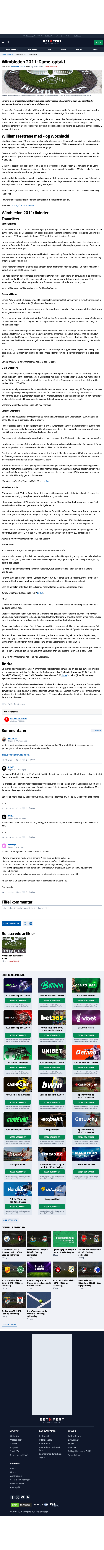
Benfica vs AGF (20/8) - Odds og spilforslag (12, 1312)
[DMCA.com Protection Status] (21, 1505)
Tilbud (41, 1457)
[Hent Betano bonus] (86, 1052)
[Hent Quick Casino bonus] (18, 985)
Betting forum (74, 1436)
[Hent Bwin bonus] (52, 1084)
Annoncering (16, 1475)
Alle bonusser (10, 1220)
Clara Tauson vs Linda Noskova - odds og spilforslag (37, 1313)
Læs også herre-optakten (22, 205)
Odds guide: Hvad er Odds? (79, 1451)
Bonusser (32, 49)
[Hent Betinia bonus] (52, 985)
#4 (3, 892)
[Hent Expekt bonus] (52, 1119)
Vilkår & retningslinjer (20, 1479)
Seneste (98, 730)
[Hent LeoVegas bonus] (18, 1154)
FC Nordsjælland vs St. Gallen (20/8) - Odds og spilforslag (12, 1283)
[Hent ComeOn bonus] (18, 1119)
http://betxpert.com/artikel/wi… (16, 755)
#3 (3, 837)
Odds (63, 49)
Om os (13, 1472)
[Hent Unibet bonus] (52, 1052)
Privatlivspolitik (17, 1483)
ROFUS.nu (47, 36)
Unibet (46, 481)
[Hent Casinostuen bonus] (86, 1084)
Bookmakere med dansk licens (49, 1449)
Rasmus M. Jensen (17, 67)
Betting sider (45, 1436)
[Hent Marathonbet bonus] (86, 1154)
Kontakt (13, 1468)
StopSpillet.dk (77, 36)
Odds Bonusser (45, 1439)
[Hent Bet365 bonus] (52, 1017)
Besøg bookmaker (18, 1000)
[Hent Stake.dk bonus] (18, 1052)
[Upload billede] (30, 923)
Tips (49, 49)
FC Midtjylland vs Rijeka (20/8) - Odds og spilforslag (63, 1283)
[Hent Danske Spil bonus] (52, 1189)
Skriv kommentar (11, 923)
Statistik (72, 1443)
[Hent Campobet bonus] (86, 985)
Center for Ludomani (19, 1455)
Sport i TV (14, 1451)
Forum (79, 49)
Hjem (4, 54)
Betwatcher (73, 1439)
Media (95, 49)
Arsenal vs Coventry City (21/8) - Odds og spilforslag (89, 1252)
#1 (3, 760)
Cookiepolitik (16, 1487)
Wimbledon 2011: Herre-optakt (13, 957)
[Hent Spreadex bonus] (52, 1154)
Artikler (10, 54)
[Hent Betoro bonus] (18, 1017)
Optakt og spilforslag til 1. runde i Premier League (64, 1251)
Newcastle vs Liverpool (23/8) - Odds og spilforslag (37, 1252)
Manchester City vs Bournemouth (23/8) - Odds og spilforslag (12, 1252)
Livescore (72, 1447)
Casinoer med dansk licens (50, 1453)
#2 (3, 808)
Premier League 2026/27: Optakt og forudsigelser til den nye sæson (39, 1283)
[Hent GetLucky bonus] (86, 1119)
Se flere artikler (9, 1324)
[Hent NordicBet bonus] (18, 1189)
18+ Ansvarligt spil (40, 1511)
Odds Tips (14, 1436)
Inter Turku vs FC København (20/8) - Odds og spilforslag (89, 1283)
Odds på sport (16, 1439)
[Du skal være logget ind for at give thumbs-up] (3, 704)
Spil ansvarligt (30, 36)
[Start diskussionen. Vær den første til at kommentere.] (52, 912)
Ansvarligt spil (74, 1455)
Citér (33, 759)
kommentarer (51, 67)
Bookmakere (11, 49)
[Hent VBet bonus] (86, 1017)
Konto (98, 42)
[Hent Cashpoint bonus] (18, 1084)
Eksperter (14, 1447)
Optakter (21, 704)
